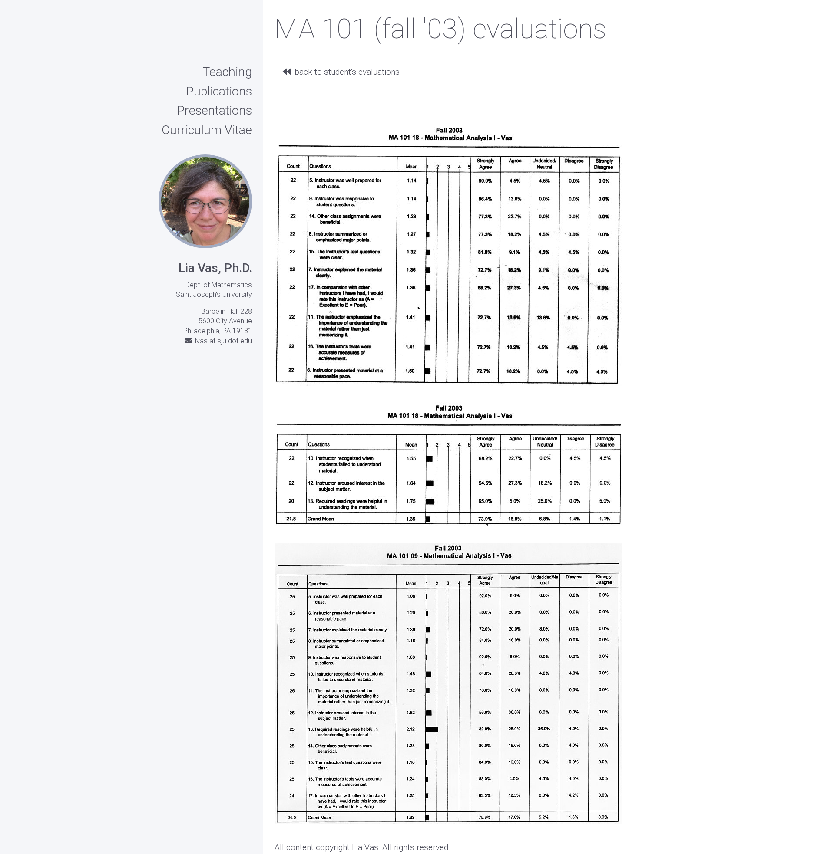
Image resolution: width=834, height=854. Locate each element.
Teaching (227, 72)
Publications (219, 92)
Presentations (214, 111)
